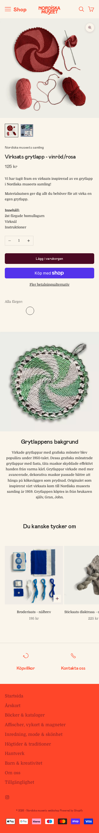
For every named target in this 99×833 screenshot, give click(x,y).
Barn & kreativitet (23, 763)
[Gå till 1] (11, 130)
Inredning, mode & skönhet (33, 734)
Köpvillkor (26, 668)
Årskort (12, 705)
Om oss (12, 772)
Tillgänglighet (19, 782)
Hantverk (15, 753)
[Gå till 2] (27, 130)
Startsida (14, 696)
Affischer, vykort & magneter (35, 724)
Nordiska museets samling (24, 147)
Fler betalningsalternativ (49, 284)
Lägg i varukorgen (49, 259)
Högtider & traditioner (28, 744)
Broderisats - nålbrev (34, 612)
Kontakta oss (73, 668)
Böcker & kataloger (25, 715)
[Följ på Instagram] (7, 797)
